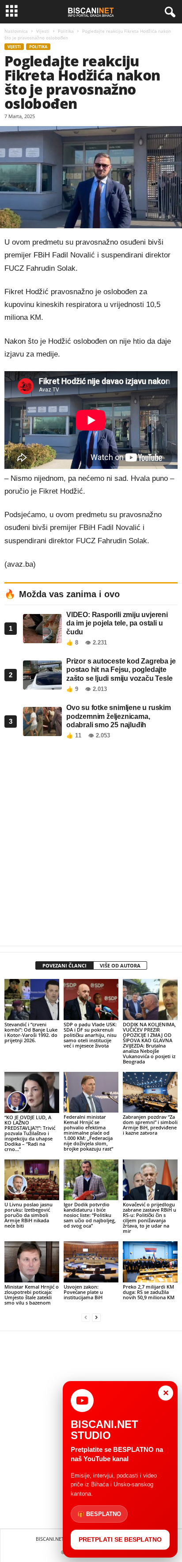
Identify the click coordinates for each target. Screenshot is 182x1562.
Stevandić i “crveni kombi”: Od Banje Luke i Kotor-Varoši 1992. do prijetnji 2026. (30, 1032)
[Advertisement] (91, 845)
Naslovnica (16, 31)
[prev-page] (85, 1317)
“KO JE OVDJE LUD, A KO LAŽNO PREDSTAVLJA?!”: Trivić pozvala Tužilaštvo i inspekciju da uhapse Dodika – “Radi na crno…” (29, 1133)
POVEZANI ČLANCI (64, 965)
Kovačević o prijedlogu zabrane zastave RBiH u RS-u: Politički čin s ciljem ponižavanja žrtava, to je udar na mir (149, 1217)
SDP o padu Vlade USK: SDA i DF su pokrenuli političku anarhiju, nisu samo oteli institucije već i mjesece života (90, 1035)
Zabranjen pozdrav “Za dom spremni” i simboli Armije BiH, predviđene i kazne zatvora (150, 1124)
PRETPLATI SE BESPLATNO (120, 1539)
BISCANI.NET (50, 1538)
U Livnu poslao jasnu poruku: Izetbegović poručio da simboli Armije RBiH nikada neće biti (28, 1215)
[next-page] (96, 1317)
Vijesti (42, 31)
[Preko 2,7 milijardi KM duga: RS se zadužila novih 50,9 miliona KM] (150, 1261)
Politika (66, 31)
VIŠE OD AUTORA (120, 965)
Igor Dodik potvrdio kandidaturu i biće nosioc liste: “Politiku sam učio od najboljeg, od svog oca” (90, 1215)
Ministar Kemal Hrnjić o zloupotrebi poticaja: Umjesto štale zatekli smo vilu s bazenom (31, 1294)
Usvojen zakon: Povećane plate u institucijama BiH (83, 1292)
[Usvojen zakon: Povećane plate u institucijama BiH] (91, 1261)
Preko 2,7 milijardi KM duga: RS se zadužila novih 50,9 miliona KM (148, 1292)
